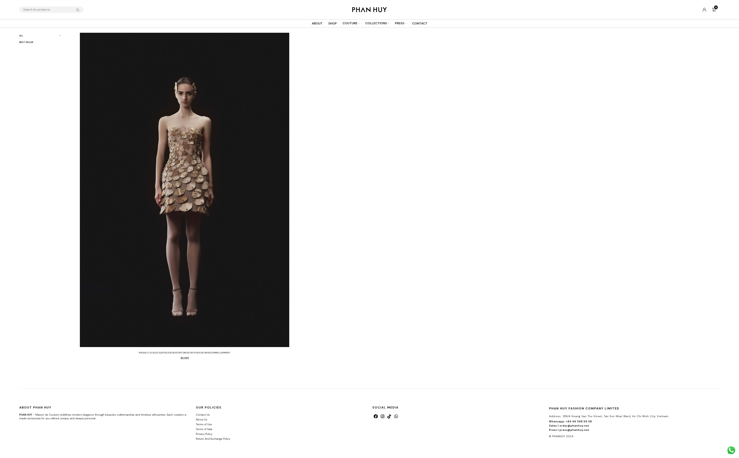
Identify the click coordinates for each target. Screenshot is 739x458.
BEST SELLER (26, 42)
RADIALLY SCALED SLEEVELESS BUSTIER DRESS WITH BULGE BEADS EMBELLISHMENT (184, 352)
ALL (21, 35)
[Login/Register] (704, 9)
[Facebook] (375, 416)
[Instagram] (382, 416)
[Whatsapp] (396, 416)
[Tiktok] (389, 416)
